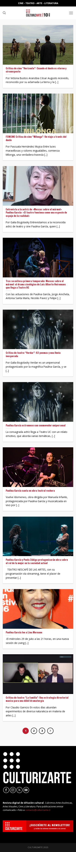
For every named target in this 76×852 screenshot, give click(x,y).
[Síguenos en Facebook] (6, 790)
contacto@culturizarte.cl (37, 810)
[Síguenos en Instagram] (13, 790)
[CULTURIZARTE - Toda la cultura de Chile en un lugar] (38, 12)
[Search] (4, 12)
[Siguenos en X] (19, 790)
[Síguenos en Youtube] (26, 790)
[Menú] (71, 12)
